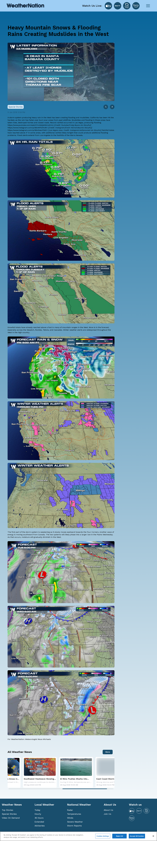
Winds (70, 818)
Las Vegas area (56, 130)
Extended (39, 822)
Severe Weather (75, 822)
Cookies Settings (103, 836)
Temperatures (74, 814)
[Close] (153, 836)
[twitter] (105, 107)
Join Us (107, 814)
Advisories (40, 825)
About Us (108, 810)
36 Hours (39, 818)
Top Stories (7, 810)
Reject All (119, 836)
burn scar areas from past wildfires (55, 120)
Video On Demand (11, 818)
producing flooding (92, 122)
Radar (70, 810)
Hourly (38, 814)
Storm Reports (74, 825)
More (107, 752)
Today (37, 810)
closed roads (43, 122)
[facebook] (112, 107)
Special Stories (9, 814)
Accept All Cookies (137, 836)
